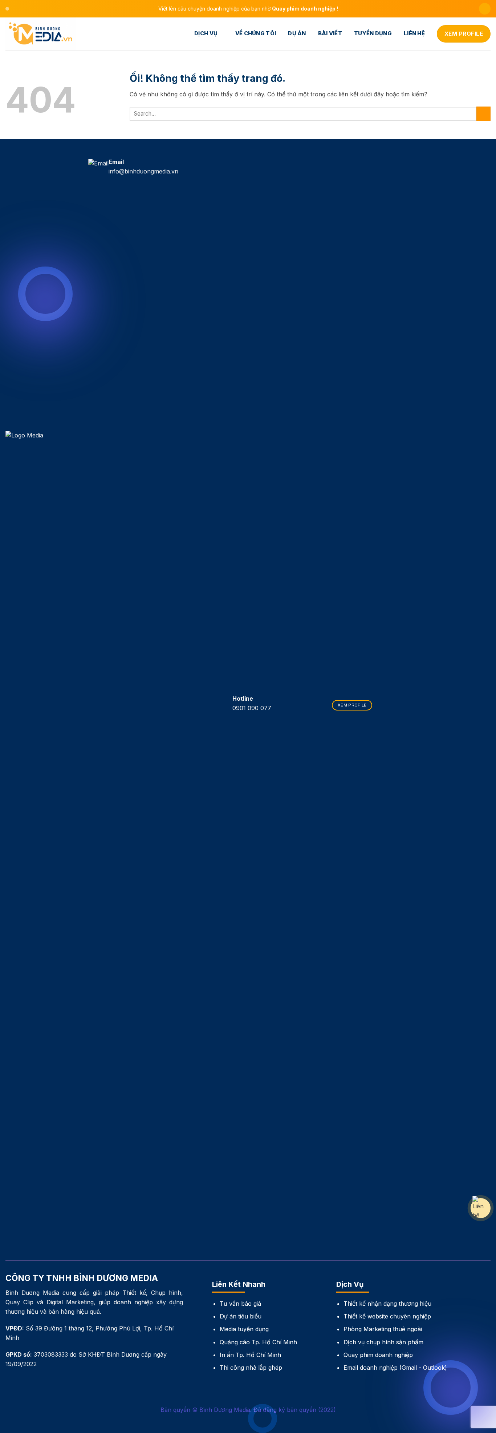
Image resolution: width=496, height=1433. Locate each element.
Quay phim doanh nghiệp (378, 1354)
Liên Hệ (414, 33)
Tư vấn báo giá (240, 1303)
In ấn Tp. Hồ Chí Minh (250, 1354)
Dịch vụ (205, 33)
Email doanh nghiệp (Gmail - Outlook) (395, 1367)
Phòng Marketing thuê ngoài (382, 1329)
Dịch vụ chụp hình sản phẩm (383, 1342)
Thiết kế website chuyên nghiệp (387, 1316)
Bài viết (330, 33)
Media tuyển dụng (244, 1329)
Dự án (297, 33)
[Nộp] (483, 114)
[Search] (485, 9)
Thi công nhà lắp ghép (251, 1367)
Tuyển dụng (373, 33)
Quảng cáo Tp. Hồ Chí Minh (258, 1342)
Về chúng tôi (255, 33)
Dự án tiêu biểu (240, 1316)
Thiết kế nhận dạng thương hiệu (387, 1303)
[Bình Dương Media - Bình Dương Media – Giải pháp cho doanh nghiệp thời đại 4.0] (41, 33)
